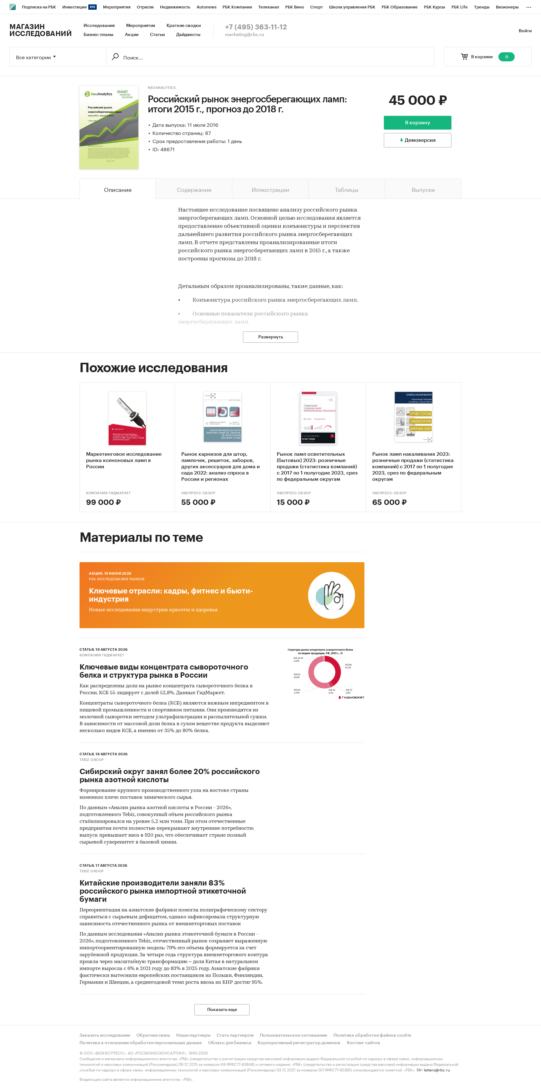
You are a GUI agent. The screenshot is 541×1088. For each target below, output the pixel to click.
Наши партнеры (193, 1035)
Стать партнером (235, 1035)
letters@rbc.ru (437, 1069)
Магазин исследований (40, 30)
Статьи (157, 35)
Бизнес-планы (98, 35)
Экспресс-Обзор (198, 493)
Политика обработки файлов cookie (372, 1035)
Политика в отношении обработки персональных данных (141, 1043)
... (529, 6)
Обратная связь (153, 1035)
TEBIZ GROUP (92, 760)
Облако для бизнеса (229, 1043)
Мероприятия (140, 25)
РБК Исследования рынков (117, 579)
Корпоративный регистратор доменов (299, 1043)
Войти (525, 31)
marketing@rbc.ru (244, 35)
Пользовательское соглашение (293, 1035)
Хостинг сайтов (363, 1043)
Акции (131, 35)
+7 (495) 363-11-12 (256, 27)
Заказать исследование (105, 1035)
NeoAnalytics (162, 88)
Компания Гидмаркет (108, 493)
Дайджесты (188, 35)
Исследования (99, 25)
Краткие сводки (184, 25)
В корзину (417, 122)
